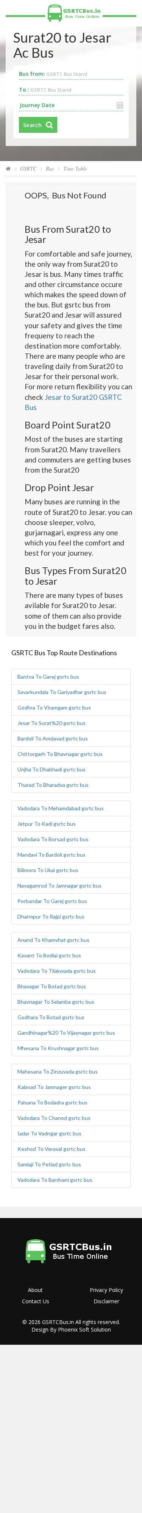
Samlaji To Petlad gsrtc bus (49, 1164)
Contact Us (35, 1301)
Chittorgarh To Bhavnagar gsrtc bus (60, 754)
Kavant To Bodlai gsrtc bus (49, 955)
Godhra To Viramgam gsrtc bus (54, 707)
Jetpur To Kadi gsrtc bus (46, 823)
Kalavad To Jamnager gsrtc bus (54, 1087)
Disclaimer (106, 1301)
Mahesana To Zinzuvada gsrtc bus (57, 1071)
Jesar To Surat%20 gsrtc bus (51, 723)
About (35, 1289)
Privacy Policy (106, 1289)
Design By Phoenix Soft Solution (71, 1329)
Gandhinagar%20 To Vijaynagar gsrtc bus (66, 1032)
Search (32, 125)
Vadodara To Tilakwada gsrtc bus (56, 971)
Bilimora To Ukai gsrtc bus (47, 870)
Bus (50, 168)
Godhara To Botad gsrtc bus (50, 1017)
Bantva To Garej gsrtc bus (48, 676)
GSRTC (28, 168)
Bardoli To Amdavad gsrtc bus (52, 738)
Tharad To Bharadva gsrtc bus (53, 785)
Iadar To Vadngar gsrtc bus (49, 1133)
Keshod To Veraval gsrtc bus (51, 1149)
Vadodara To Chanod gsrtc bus (54, 1118)
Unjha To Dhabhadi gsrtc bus (51, 769)
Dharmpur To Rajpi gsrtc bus (50, 916)
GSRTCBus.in (58, 1322)
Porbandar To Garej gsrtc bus (52, 901)
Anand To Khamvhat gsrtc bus (53, 940)
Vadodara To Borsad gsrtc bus (53, 839)
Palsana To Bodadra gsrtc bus (52, 1102)
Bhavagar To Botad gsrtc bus (51, 986)
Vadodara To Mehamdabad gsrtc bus (60, 808)
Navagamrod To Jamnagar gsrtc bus (59, 885)
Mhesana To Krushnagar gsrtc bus (58, 1048)
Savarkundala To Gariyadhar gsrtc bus (61, 692)
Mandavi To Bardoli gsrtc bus (51, 854)
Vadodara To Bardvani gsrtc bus (54, 1180)
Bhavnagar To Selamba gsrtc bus (55, 1001)
